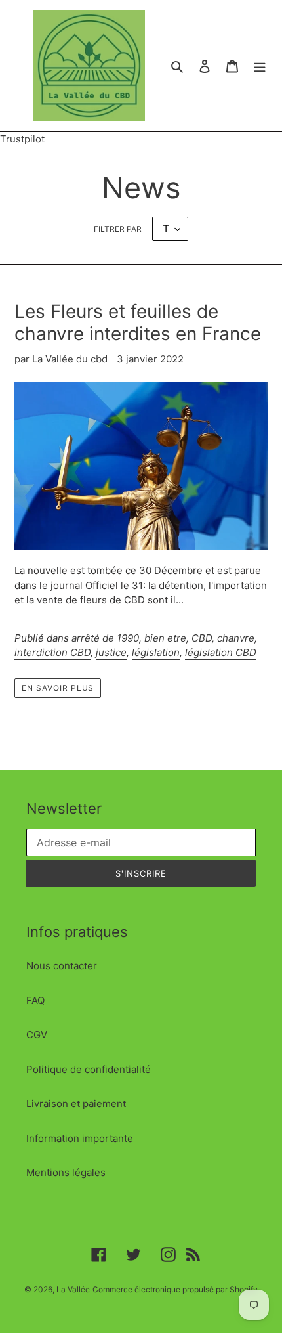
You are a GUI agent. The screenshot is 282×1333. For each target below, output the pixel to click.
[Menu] (259, 66)
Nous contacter (61, 965)
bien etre (165, 638)
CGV (36, 1034)
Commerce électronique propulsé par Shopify (175, 1289)
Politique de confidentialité (88, 1069)
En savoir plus (58, 688)
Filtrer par (118, 229)
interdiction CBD (52, 652)
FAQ (35, 1000)
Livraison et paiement (76, 1103)
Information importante (79, 1138)
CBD (201, 638)
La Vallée (73, 1289)
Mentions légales (66, 1172)
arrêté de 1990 (105, 638)
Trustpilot (22, 139)
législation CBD (220, 652)
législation (156, 652)
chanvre (235, 638)
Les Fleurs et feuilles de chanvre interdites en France (137, 322)
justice (111, 652)
